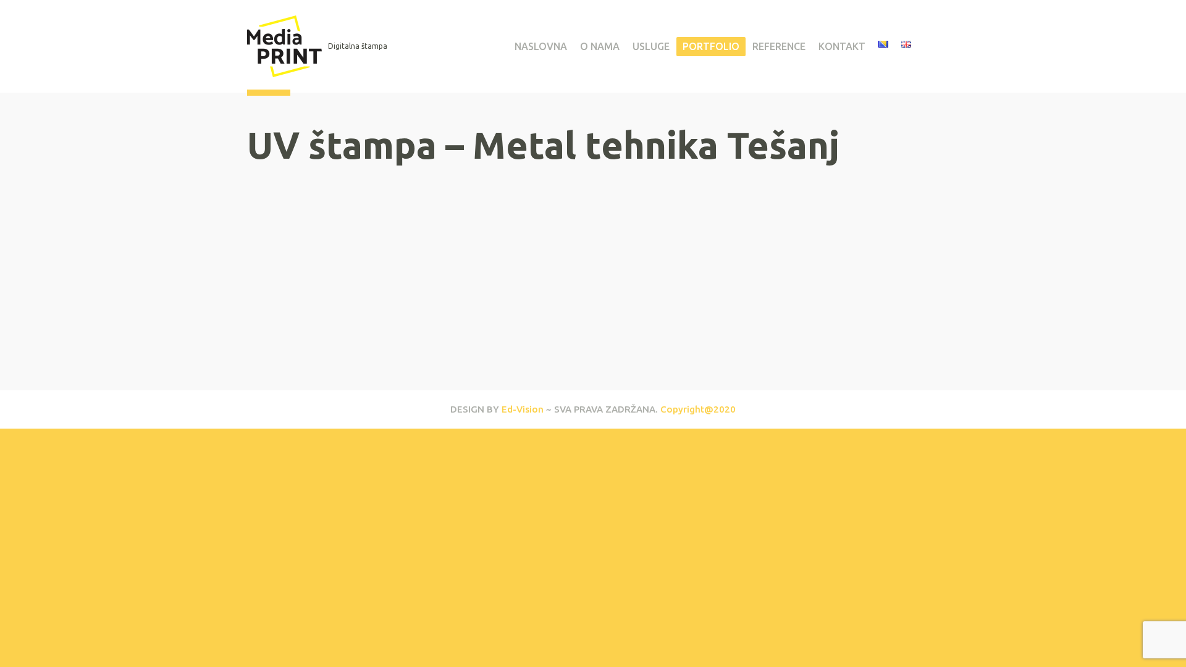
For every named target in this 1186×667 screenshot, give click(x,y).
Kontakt (841, 46)
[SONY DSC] (333, 294)
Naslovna (541, 46)
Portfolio (711, 46)
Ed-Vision (523, 409)
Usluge (651, 46)
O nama (600, 46)
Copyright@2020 (698, 409)
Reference (778, 46)
